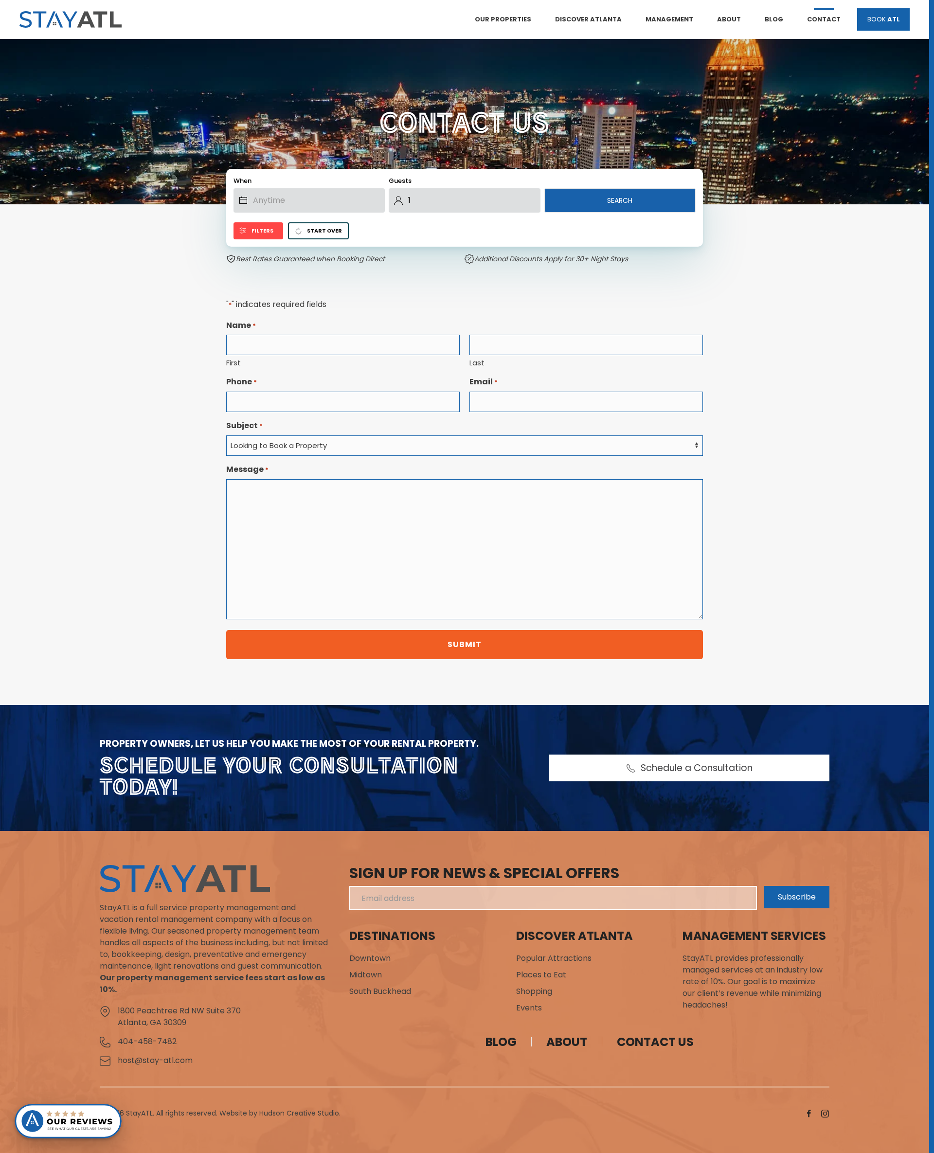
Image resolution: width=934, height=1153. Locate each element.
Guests (400, 180)
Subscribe (797, 896)
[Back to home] (70, 19)
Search (619, 200)
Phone (241, 381)
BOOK (883, 19)
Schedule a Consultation (697, 768)
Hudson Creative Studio (299, 1113)
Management (669, 19)
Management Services (754, 936)
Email (483, 381)
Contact (824, 19)
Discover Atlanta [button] (588, 19)
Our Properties (503, 19)
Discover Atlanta (574, 936)
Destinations (392, 936)
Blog (774, 19)
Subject (244, 425)
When (242, 180)
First (233, 363)
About (729, 19)
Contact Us (655, 1042)
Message (247, 469)
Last (477, 363)
